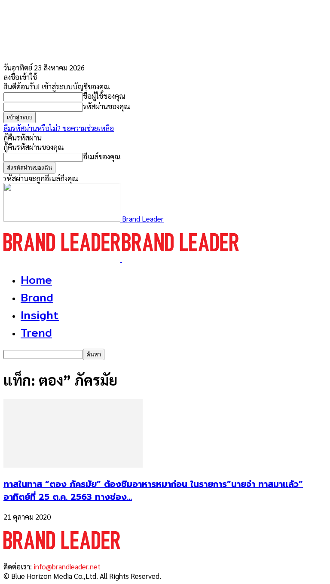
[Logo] (62, 259)
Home (36, 280)
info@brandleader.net (67, 566)
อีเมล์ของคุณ (102, 156)
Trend (36, 332)
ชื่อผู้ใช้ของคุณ (104, 95)
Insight (40, 315)
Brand (37, 297)
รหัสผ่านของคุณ (106, 106)
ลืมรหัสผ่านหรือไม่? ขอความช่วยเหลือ (58, 128)
